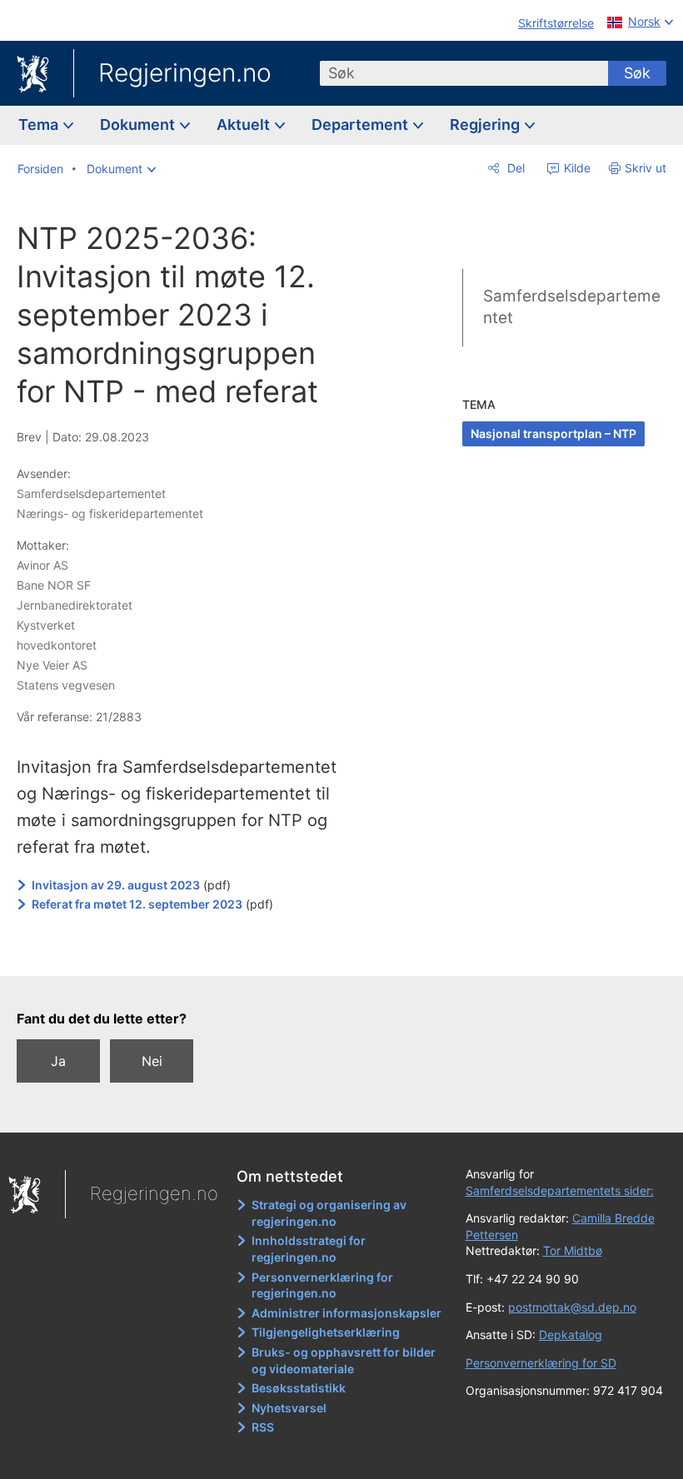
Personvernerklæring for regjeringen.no (322, 1285)
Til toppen (200, 952)
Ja (58, 1061)
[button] (121, 169)
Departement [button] (361, 124)
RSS (263, 1427)
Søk (637, 73)
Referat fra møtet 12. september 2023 (137, 904)
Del (514, 168)
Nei (152, 1061)
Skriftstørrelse (556, 23)
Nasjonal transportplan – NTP (553, 433)
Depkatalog (570, 1334)
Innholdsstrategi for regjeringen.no (309, 1248)
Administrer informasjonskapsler (346, 1313)
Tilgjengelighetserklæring (326, 1332)
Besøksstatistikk (299, 1388)
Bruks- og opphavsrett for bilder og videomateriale (344, 1360)
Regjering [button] (486, 124)
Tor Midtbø (572, 1250)
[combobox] (464, 73)
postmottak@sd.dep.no (572, 1307)
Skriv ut (645, 168)
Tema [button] (40, 124)
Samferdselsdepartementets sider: (560, 1190)
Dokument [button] (139, 124)
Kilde (576, 168)
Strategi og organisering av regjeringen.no (329, 1213)
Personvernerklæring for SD (541, 1363)
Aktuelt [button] (245, 124)
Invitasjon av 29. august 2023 (116, 885)
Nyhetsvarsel (289, 1408)
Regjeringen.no (185, 72)
